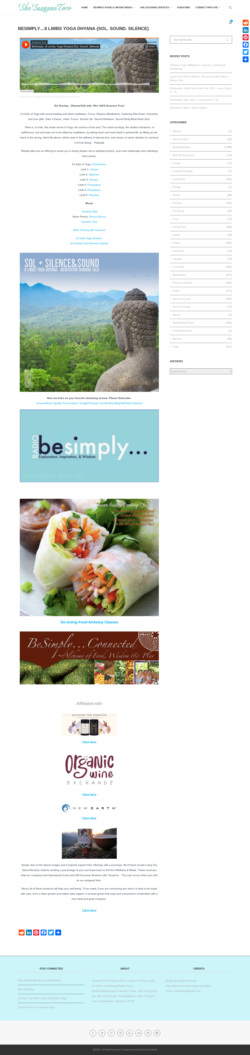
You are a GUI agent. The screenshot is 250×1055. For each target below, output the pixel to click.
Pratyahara (93, 189)
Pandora (137, 403)
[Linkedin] (130, 1033)
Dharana (94, 195)
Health (202, 234)
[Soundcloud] (139, 1033)
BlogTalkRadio (123, 403)
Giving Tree (202, 226)
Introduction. (99, 164)
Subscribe (183, 7)
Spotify (57, 403)
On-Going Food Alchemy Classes (89, 243)
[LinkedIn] (245, 30)
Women (202, 338)
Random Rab (89, 211)
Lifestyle (202, 258)
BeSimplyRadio (202, 147)
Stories (202, 314)
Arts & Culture (202, 139)
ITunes (66, 403)
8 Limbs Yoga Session (89, 238)
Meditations (202, 274)
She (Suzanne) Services (154, 7)
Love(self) (202, 266)
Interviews (202, 250)
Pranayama (94, 184)
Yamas (94, 169)
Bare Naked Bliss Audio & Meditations (39, 980)
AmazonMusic (44, 403)
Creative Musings (202, 171)
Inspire (202, 242)
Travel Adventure (202, 330)
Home (84, 7)
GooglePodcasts (88, 403)
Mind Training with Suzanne (89, 230)
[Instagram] (111, 1033)
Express (202, 202)
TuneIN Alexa (106, 403)
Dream (202, 195)
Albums (202, 131)
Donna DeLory (97, 216)
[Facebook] (93, 1033)
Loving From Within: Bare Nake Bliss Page (42, 998)
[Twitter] (102, 1033)
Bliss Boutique (26, 989)
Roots (202, 290)
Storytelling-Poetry (202, 322)
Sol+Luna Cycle (202, 298)
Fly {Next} (202, 210)
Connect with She (207, 7)
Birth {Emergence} (202, 155)
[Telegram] (157, 1033)
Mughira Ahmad (186, 980)
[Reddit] (245, 22)
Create (202, 163)
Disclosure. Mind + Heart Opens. (189, 107)
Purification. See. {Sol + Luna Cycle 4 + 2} (194, 99)
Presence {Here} (202, 282)
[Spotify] (148, 1033)
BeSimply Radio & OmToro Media (112, 7)
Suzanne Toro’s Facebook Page (36, 1007)
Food (202, 219)
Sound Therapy (202, 306)
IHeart (75, 403)
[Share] (245, 59)
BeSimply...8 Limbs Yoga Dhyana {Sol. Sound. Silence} (56, 97)
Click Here (89, 742)
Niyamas (94, 174)
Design (202, 186)
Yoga (202, 346)
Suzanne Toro (26, 97)
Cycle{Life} (202, 179)
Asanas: (94, 179)
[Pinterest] (120, 1033)
